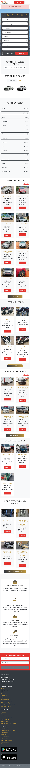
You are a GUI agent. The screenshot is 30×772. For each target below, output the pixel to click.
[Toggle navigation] (26, 2)
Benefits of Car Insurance (8, 705)
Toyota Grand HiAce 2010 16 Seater (22, 388)
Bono (15, 117)
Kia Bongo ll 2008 (7, 483)
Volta (15, 163)
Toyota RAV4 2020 (7, 196)
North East (15, 138)
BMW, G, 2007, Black (22, 318)
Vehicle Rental (5, 716)
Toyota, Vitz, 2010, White (7, 252)
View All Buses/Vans (15, 435)
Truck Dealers (5, 742)
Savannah (15, 150)
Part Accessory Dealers (7, 744)
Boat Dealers (5, 736)
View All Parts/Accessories (15, 571)
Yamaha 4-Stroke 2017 (22, 347)
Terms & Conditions (6, 701)
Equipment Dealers (6, 740)
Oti (15, 146)
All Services (4, 721)
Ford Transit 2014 (7, 387)
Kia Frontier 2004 (22, 454)
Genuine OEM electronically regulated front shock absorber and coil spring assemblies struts (22, 522)
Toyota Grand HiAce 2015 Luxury (7, 416)
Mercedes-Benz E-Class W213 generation (7, 553)
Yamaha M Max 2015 (7, 347)
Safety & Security (6, 699)
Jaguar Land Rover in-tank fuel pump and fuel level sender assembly (22, 553)
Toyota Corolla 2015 (7, 224)
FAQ (2, 697)
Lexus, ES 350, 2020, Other (22, 224)
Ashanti (15, 113)
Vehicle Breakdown (6, 718)
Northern (15, 142)
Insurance (3, 712)
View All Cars (15, 296)
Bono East (15, 121)
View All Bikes (15, 366)
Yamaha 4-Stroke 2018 (7, 318)
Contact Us (4, 695)
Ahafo (15, 109)
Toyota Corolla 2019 (22, 278)
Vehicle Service (5, 719)
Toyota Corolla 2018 (22, 196)
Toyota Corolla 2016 (22, 251)
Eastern (15, 129)
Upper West (15, 159)
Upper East (15, 155)
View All (26, 183)
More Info (7, 208)
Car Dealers (4, 732)
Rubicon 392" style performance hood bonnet (7, 520)
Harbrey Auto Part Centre (8, 730)
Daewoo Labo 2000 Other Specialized (7, 455)
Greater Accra (15, 134)
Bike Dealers (4, 734)
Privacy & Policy (5, 703)
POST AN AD (19, 2)
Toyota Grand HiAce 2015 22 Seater (22, 416)
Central (15, 125)
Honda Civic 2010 (7, 278)
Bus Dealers (4, 738)
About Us (3, 693)
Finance (3, 714)
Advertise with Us (6, 707)
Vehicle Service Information (8, 723)
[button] (9, 749)
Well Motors (4, 729)
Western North (15, 171)
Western (15, 167)
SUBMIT (15, 667)
